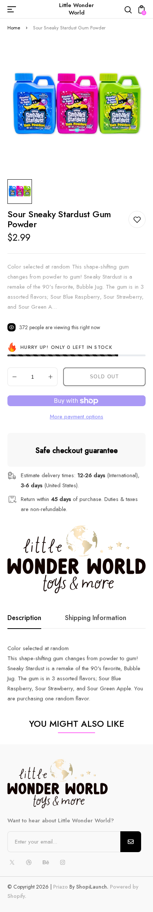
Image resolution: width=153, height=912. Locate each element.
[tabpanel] (21, 191)
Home (13, 27)
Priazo (60, 886)
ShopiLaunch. (92, 886)
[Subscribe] (130, 841)
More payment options (76, 416)
